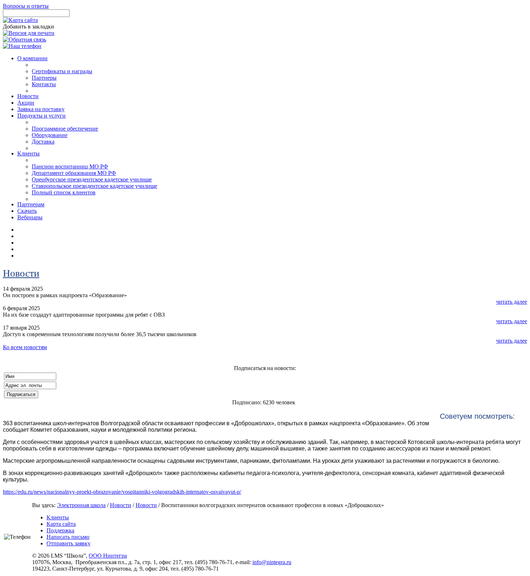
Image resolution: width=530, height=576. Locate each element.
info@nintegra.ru (271, 562)
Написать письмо (68, 537)
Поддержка (60, 530)
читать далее (511, 302)
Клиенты (58, 517)
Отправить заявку (68, 543)
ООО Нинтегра (108, 556)
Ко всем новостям (25, 347)
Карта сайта (61, 524)
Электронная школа (81, 505)
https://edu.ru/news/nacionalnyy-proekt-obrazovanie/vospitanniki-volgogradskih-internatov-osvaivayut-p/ (122, 492)
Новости (21, 273)
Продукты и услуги (41, 116)
